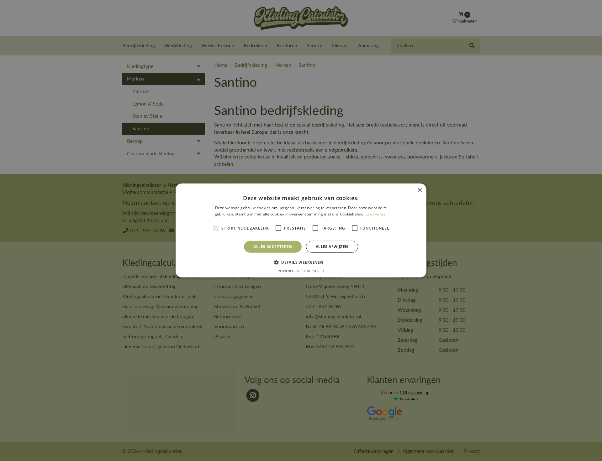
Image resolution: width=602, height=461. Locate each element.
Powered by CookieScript (301, 270)
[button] (301, 262)
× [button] (419, 190)
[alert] (301, 230)
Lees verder (376, 214)
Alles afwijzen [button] (332, 246)
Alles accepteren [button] (272, 246)
